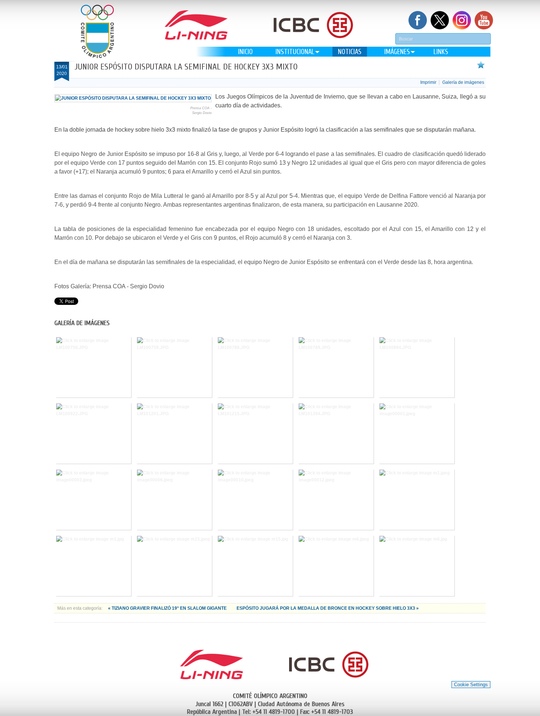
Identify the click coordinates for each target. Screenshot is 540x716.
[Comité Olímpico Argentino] (97, 31)
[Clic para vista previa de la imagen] (133, 98)
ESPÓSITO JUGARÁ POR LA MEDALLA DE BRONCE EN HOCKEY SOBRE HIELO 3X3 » (328, 608)
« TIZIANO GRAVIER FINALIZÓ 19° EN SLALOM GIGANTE (168, 608)
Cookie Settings (471, 684)
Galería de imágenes (463, 82)
